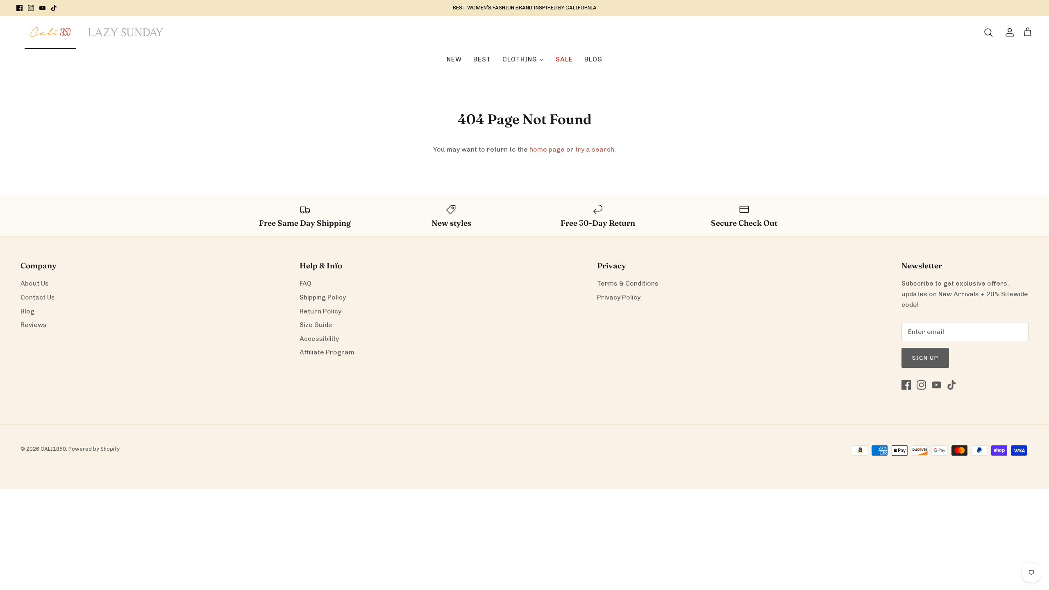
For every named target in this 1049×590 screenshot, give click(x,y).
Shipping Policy (323, 297)
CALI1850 (53, 449)
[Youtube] (42, 8)
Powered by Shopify (94, 449)
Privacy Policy (618, 297)
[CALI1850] (50, 36)
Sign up (925, 357)
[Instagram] (31, 8)
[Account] (1008, 32)
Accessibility (319, 339)
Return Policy (320, 311)
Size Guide (316, 325)
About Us (34, 283)
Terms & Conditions (627, 283)
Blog (27, 311)
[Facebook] (19, 8)
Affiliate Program (327, 352)
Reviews (33, 325)
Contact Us (37, 297)
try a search (594, 149)
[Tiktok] (54, 8)
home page (547, 149)
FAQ (305, 283)
